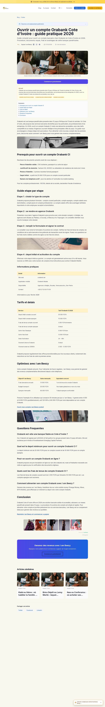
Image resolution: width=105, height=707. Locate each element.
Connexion (69, 8)
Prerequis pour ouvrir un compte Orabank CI (32, 105)
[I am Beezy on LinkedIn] (33, 44)
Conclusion (23, 115)
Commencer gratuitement (52, 81)
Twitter (20, 610)
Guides (23, 17)
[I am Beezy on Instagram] (36, 44)
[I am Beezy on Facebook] (39, 44)
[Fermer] (101, 702)
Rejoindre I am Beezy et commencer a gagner (33, 514)
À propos (46, 8)
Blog (39, 8)
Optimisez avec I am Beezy (27, 111)
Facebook (30, 610)
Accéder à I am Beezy (95, 8)
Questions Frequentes (26, 113)
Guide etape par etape (26, 107)
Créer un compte (79, 8)
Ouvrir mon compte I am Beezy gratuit (30, 407)
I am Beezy (86, 532)
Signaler (86, 535)
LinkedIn (39, 610)
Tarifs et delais (24, 109)
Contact (53, 8)
